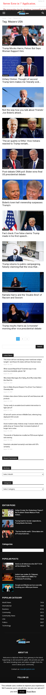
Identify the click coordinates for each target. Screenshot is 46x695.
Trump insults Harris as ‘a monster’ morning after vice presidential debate (21, 327)
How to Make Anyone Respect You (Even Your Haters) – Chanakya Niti (23, 388)
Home (4, 18)
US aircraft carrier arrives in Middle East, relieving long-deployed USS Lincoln (23, 416)
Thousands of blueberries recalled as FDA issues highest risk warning (23, 436)
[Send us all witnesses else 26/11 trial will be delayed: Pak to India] (7, 566)
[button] (43, 13)
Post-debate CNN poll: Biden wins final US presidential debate (22, 173)
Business (5, 44)
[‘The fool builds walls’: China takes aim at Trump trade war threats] (7, 534)
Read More (31, 692)
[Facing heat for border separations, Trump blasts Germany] (7, 523)
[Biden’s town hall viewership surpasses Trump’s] (23, 190)
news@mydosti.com (27, 669)
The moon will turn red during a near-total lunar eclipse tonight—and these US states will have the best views (23, 361)
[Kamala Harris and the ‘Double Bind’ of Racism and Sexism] (23, 282)
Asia (4, 106)
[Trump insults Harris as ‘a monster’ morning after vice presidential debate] (23, 313)
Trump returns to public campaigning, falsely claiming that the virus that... (21, 265)
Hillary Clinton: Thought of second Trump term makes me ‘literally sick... (21, 80)
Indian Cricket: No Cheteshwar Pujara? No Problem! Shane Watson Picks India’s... (29, 512)
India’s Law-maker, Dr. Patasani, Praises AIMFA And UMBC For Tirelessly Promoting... (26, 577)
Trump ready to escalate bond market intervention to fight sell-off (22, 407)
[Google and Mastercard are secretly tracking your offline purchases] (7, 588)
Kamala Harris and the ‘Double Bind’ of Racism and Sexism (22, 296)
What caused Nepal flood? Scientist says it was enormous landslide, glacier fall (20, 370)
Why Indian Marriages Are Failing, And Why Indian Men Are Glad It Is (22, 379)
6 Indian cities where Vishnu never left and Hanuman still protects (23, 397)
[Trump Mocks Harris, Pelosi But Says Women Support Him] (23, 36)
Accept (22, 692)
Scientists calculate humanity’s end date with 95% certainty (21, 445)
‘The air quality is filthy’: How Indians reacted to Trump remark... (21, 142)
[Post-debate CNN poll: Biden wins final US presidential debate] (23, 159)
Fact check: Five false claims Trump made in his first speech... (20, 234)
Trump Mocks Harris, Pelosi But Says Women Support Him (21, 49)
